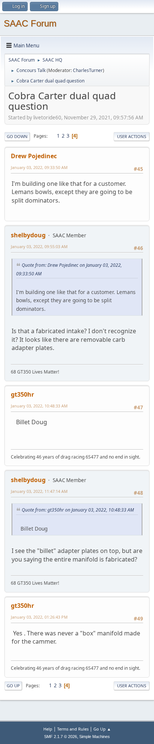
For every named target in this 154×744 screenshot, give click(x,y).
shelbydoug (28, 235)
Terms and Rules (73, 729)
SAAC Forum (30, 23)
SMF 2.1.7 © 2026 (60, 736)
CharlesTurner (88, 70)
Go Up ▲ (102, 729)
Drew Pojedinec (34, 156)
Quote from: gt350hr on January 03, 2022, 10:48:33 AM (78, 510)
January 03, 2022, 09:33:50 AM (39, 167)
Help (47, 729)
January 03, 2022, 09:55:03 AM (39, 246)
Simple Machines (94, 736)
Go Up (13, 685)
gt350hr (22, 394)
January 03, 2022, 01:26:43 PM (39, 617)
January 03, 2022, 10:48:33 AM (39, 406)
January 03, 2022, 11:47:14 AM (39, 491)
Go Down (17, 136)
